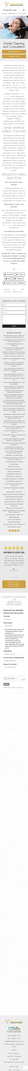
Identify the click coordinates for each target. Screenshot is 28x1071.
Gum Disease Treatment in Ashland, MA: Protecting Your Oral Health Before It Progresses (14, 364)
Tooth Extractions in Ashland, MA (14, 499)
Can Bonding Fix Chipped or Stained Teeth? (14, 414)
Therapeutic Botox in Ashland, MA (14, 469)
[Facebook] (10, 530)
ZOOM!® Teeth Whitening (14, 519)
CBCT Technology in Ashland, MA (14, 515)
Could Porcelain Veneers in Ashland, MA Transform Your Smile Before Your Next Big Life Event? (14, 422)
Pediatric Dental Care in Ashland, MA (14, 356)
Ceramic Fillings (14, 464)
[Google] (12, 530)
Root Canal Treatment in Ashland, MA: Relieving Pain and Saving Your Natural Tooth (14, 370)
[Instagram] (15, 530)
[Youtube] (18, 530)
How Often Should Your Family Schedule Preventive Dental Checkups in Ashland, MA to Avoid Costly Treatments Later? (14, 402)
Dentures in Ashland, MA (14, 471)
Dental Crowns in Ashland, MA (14, 476)
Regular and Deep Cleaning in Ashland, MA (14, 494)
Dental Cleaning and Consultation (14, 497)
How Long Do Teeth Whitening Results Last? (14, 406)
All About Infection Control (14, 527)
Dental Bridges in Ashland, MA (14, 474)
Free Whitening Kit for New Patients (14, 462)
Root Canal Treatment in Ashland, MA (14, 501)
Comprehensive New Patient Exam (14, 455)
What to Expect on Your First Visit (13, 508)
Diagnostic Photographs (14, 522)
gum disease (9, 225)
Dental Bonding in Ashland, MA (14, 481)
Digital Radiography (14, 517)
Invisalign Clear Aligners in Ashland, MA (14, 479)
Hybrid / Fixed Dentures (14, 466)
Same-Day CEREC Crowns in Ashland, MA (14, 524)
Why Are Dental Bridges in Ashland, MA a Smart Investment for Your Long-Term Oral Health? (14, 410)
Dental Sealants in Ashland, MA (14, 492)
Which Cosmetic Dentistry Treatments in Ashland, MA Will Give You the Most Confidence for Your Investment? (14, 396)
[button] (9, 274)
